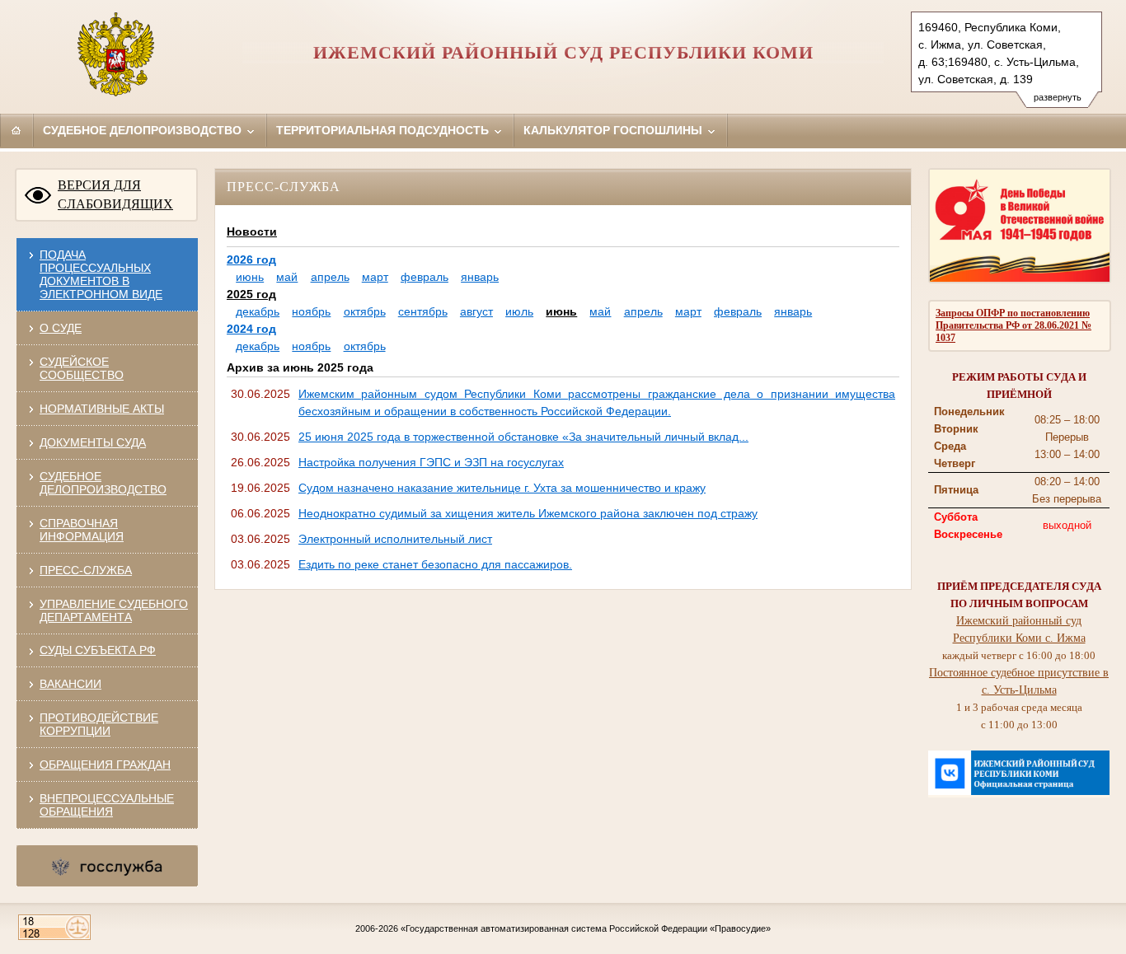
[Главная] (16, 130)
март (375, 276)
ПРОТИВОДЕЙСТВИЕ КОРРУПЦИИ (99, 724)
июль (519, 311)
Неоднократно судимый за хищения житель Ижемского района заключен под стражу (528, 513)
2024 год (251, 328)
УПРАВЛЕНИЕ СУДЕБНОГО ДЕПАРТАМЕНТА (114, 610)
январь (480, 276)
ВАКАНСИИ (70, 683)
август (476, 311)
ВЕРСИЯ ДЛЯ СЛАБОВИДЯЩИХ (115, 194)
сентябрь (423, 311)
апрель (330, 276)
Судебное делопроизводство (144, 130)
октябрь (365, 311)
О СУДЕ (61, 327)
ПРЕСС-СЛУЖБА (86, 570)
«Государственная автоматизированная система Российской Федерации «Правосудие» (586, 928)
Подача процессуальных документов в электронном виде (101, 274)
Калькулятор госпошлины (614, 130)
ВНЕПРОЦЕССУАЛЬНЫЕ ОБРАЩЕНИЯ (107, 805)
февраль (424, 276)
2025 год (251, 294)
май (287, 276)
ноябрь (311, 311)
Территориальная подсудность (384, 130)
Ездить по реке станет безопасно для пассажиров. (435, 564)
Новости (252, 231)
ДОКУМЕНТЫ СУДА (93, 442)
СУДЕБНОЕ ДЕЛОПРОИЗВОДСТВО (103, 483)
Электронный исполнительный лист (395, 538)
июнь (250, 276)
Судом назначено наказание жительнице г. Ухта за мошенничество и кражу (502, 487)
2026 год (251, 259)
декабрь (257, 311)
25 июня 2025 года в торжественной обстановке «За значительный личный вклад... (523, 436)
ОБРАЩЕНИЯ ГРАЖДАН (105, 764)
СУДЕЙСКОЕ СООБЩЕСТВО (82, 368)
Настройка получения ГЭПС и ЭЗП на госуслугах (431, 462)
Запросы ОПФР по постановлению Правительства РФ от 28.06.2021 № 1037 (1013, 325)
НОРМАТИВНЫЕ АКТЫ (102, 408)
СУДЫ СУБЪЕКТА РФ (98, 650)
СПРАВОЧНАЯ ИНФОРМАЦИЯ (82, 530)
